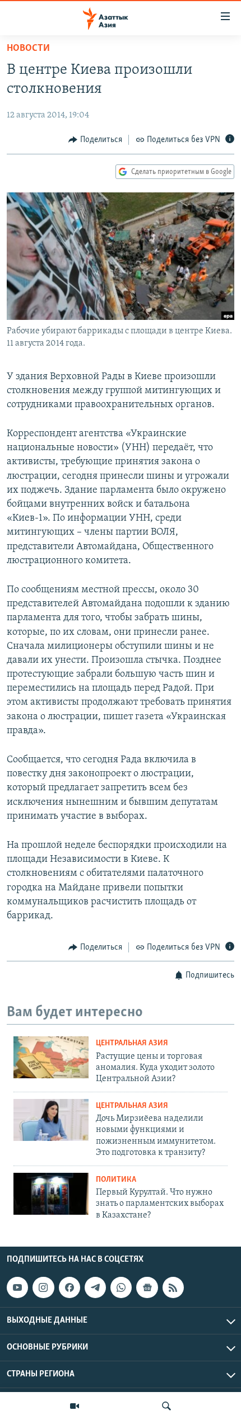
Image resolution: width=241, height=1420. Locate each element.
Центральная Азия (132, 1043)
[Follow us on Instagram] (43, 1287)
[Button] (95, 140)
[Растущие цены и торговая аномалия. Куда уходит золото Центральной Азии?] (51, 1057)
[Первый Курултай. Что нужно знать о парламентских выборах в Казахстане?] (51, 1194)
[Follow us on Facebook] (69, 1287)
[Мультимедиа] (74, 1406)
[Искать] (166, 1406)
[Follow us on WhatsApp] (121, 1287)
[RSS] (173, 1287)
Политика (116, 1180)
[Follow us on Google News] (146, 1287)
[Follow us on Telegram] (95, 1287)
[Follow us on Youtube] (17, 1287)
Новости (28, 49)
